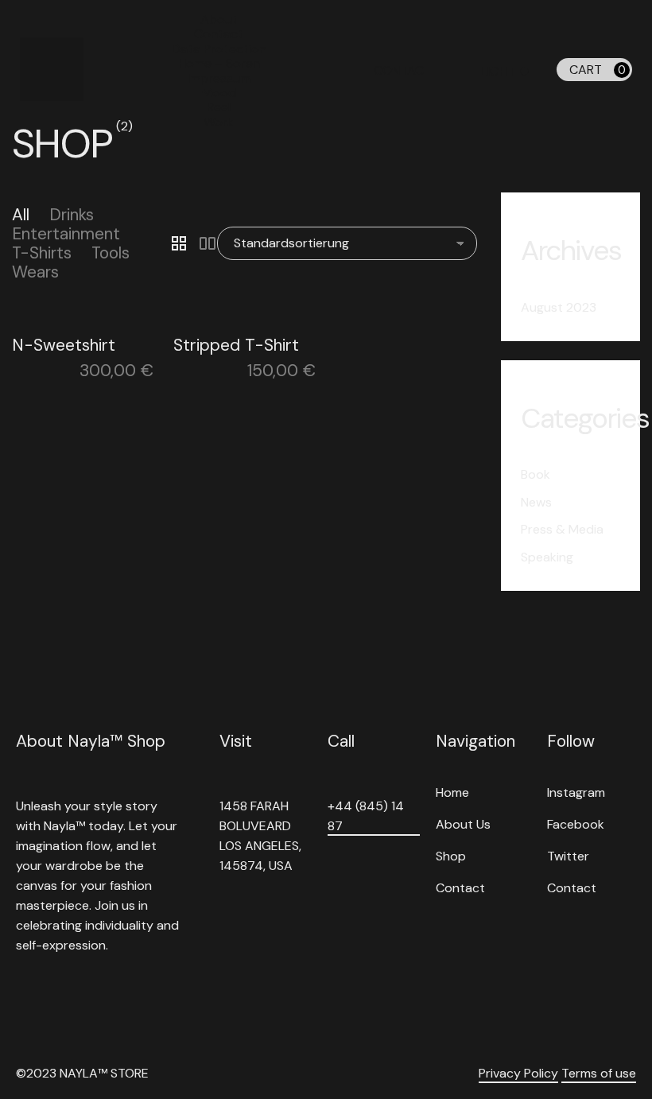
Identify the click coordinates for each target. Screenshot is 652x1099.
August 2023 (558, 307)
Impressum (219, 78)
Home (452, 792)
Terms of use (598, 1073)
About (219, 19)
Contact (218, 33)
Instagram (576, 792)
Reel (219, 107)
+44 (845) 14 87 (366, 816)
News (536, 502)
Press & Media (562, 529)
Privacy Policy (518, 1073)
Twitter (568, 856)
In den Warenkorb (69, 339)
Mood (219, 92)
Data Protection (219, 49)
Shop (451, 856)
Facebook (575, 824)
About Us (463, 824)
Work (219, 122)
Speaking (547, 557)
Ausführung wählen (234, 339)
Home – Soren (219, 63)
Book (535, 474)
